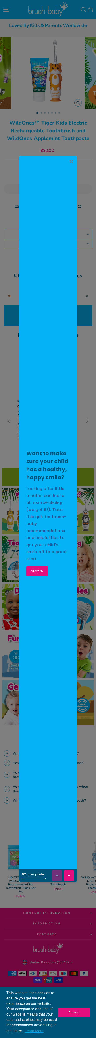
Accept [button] (73, 1012)
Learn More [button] (34, 1031)
